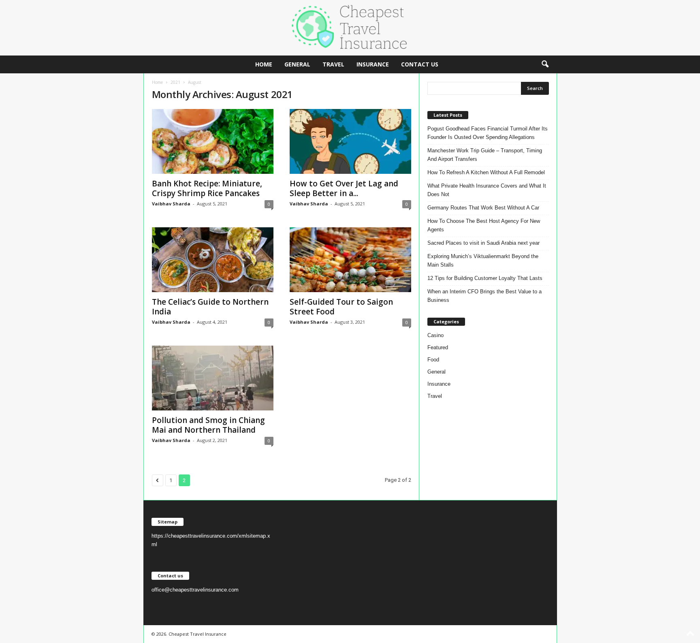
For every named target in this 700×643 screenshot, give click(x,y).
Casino (435, 335)
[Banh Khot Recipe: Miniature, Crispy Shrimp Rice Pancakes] (212, 141)
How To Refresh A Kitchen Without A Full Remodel (486, 172)
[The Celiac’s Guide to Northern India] (212, 259)
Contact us (419, 64)
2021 (175, 82)
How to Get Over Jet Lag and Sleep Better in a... (344, 188)
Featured (437, 347)
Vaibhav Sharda (171, 204)
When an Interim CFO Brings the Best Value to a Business (484, 295)
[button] (545, 64)
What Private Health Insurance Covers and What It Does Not (486, 190)
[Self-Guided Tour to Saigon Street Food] (350, 259)
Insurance (372, 64)
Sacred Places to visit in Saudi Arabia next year (483, 243)
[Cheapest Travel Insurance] (350, 28)
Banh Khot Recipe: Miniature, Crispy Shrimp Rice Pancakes (207, 188)
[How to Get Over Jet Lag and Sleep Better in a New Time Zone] (350, 141)
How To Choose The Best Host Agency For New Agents (483, 225)
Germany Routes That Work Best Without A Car (483, 208)
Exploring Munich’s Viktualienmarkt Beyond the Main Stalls (482, 260)
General (297, 64)
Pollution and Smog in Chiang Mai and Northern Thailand (208, 425)
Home (263, 64)
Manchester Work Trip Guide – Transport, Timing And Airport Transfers (484, 154)
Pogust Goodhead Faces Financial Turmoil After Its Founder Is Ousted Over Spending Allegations (487, 133)
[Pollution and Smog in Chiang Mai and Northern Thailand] (212, 378)
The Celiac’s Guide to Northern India (210, 307)
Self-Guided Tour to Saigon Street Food (341, 307)
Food (433, 360)
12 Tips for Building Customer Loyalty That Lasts (484, 278)
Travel (333, 64)
